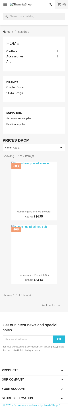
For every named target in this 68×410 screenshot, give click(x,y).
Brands (12, 82)
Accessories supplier (18, 118)
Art (8, 61)
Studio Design (14, 93)
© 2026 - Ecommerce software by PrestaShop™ (31, 405)
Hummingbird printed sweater (34, 211)
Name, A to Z (34, 147)
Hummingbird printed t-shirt (34, 275)
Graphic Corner (15, 87)
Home (12, 43)
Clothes (11, 51)
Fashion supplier (16, 124)
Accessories (15, 56)
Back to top (51, 305)
